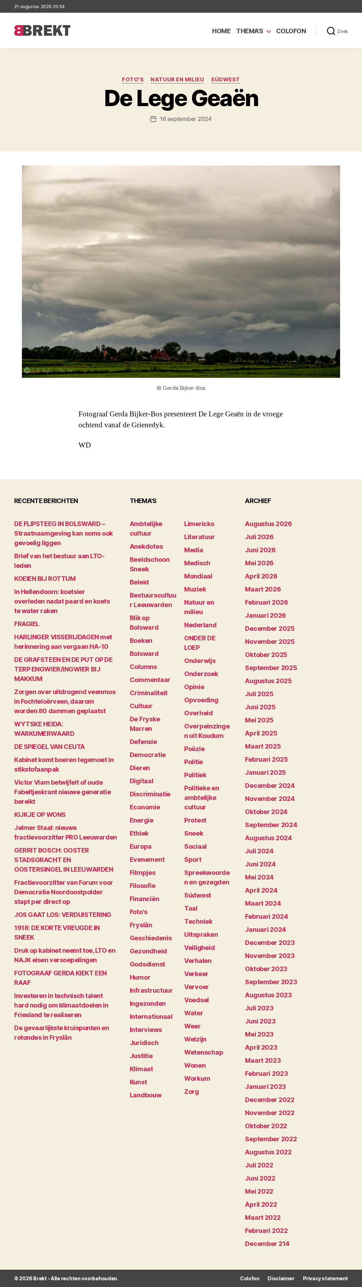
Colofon (291, 31)
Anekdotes (146, 546)
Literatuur (199, 537)
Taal (191, 908)
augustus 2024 (268, 838)
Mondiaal (198, 576)
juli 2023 (259, 1008)
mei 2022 (259, 1191)
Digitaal (141, 781)
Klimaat (141, 1069)
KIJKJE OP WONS (40, 814)
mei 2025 (259, 720)
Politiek (195, 775)
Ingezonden (148, 1003)
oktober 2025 (266, 654)
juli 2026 (259, 537)
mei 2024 (259, 877)
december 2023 (270, 942)
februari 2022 (266, 1230)
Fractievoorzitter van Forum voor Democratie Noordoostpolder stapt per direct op (63, 892)
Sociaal (195, 846)
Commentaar (150, 679)
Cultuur (141, 706)
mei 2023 (259, 1034)
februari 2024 (266, 916)
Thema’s (249, 31)
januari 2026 (265, 615)
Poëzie (194, 748)
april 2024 (261, 890)
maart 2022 (262, 1217)
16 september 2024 (185, 118)
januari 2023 (265, 1086)
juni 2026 (260, 550)
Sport (193, 859)
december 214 (267, 1243)
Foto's (133, 79)
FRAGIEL (26, 624)
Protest (195, 820)
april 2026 (261, 576)
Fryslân (141, 925)
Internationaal (151, 1016)
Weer (192, 1026)
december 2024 (270, 785)
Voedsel (196, 1000)
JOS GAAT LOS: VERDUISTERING (62, 914)
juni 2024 (260, 864)
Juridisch (144, 1042)
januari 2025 (265, 772)
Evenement (147, 859)
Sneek (193, 833)
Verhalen (198, 960)
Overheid (198, 713)
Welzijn (195, 1039)
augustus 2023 (268, 995)
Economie (145, 807)
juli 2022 (259, 1165)
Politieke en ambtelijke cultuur (201, 797)
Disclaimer (281, 1278)
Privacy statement (325, 1278)
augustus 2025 (268, 681)
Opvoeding (201, 700)
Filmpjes (143, 872)
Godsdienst (147, 964)
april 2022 (261, 1204)
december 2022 (269, 1099)
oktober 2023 (266, 969)
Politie (193, 762)
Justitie (141, 1056)
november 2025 (270, 641)
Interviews (146, 1029)
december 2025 (270, 628)
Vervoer (196, 987)
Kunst (138, 1082)
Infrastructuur (151, 990)
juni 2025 (260, 707)
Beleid (139, 582)
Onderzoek (201, 673)
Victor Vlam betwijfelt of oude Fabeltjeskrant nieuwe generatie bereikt (62, 792)
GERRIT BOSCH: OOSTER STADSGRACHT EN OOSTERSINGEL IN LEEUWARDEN (63, 860)
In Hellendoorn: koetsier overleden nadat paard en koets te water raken (62, 601)
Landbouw (146, 1095)
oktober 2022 (266, 1126)
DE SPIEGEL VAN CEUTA (49, 746)
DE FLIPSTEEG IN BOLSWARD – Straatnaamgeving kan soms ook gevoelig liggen (63, 533)
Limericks (199, 523)
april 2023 (261, 1047)
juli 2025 (259, 694)
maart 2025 (263, 746)
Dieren (140, 768)
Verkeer (196, 973)
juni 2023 (260, 1021)
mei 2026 (259, 563)
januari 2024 (265, 929)
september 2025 (271, 667)
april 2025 (261, 733)
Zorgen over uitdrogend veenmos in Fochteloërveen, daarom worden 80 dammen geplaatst (65, 701)
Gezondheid (148, 951)
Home (221, 31)
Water (193, 1013)
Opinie (194, 687)
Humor (140, 977)
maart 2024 (263, 903)
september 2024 (271, 825)
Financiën (144, 898)
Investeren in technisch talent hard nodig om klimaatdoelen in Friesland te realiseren (61, 1005)
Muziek (195, 589)
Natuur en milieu (177, 79)
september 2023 (271, 982)
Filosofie (143, 885)
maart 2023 (263, 1060)
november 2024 (270, 798)
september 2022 (271, 1139)
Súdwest (225, 79)
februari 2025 (266, 759)
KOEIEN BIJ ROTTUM (44, 578)
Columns (143, 666)
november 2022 (269, 1112)
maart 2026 (263, 589)
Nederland (200, 625)
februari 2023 (266, 1073)
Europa (141, 846)
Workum (197, 1078)
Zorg (191, 1091)
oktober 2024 (266, 811)
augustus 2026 (268, 523)
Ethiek (139, 833)
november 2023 (270, 955)
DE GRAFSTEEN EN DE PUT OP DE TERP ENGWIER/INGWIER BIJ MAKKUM (63, 669)
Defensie (143, 741)
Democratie (148, 754)
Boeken (141, 640)
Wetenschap (203, 1052)
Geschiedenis (151, 938)
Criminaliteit (149, 693)
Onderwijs (200, 660)
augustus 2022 (268, 1152)
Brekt (40, 1278)
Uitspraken (201, 934)
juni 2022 (260, 1178)
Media (193, 550)
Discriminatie (150, 794)
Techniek (198, 921)
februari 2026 (266, 602)
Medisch (197, 563)
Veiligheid (199, 947)
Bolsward (144, 653)
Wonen (195, 1065)
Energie (141, 820)
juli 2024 (259, 851)
